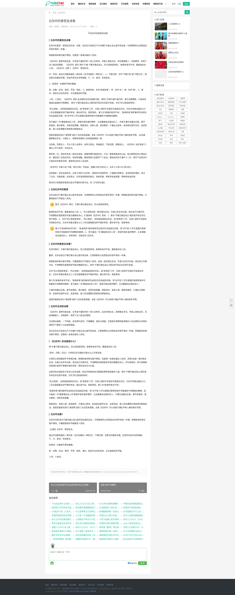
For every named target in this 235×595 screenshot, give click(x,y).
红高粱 (182, 113)
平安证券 (171, 128)
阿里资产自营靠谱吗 (132, 507)
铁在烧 (160, 135)
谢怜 (171, 143)
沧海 (171, 139)
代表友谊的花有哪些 (176, 62)
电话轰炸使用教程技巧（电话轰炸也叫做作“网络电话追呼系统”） (86, 507)
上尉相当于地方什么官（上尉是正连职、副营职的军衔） (86, 519)
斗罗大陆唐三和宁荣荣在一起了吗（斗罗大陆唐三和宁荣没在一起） (110, 519)
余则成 (182, 135)
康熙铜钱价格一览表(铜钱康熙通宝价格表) (110, 531)
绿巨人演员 (182, 143)
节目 (160, 109)
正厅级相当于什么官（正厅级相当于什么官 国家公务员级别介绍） (134, 511)
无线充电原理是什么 (176, 72)
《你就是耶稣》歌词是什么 (62, 539)
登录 (174, 4)
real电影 (160, 128)
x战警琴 (182, 98)
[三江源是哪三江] (161, 24)
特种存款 (182, 106)
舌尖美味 (103, 4)
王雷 (182, 132)
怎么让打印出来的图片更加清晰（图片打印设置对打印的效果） (62, 519)
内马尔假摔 (182, 102)
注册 (179, 4)
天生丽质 (124, 4)
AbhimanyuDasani (172, 117)
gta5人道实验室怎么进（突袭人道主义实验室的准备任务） (134, 523)
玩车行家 (91, 585)
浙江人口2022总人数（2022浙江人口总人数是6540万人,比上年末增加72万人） (86, 503)
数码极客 (92, 4)
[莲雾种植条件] (161, 43)
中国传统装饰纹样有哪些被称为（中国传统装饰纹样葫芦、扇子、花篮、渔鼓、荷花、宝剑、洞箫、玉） (62, 515)
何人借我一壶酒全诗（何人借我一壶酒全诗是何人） (86, 531)
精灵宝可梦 (171, 124)
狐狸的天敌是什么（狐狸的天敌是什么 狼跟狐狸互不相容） (86, 539)
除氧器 (182, 121)
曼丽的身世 (182, 128)
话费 (182, 109)
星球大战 (171, 132)
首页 (73, 4)
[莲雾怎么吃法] (161, 53)
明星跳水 (171, 109)
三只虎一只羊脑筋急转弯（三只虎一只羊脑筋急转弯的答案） (86, 515)
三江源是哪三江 (174, 24)
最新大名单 (160, 102)
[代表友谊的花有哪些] (161, 62)
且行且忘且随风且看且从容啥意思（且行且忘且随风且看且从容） (86, 523)
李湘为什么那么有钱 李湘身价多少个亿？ (110, 515)
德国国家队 (171, 102)
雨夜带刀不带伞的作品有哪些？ (62, 507)
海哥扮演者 (160, 132)
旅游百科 (114, 4)
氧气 (160, 121)
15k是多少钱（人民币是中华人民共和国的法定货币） (62, 511)
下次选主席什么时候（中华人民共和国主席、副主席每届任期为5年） (62, 503)
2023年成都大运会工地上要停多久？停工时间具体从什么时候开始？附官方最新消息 (134, 531)
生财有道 (135, 4)
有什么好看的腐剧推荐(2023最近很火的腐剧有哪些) (134, 515)
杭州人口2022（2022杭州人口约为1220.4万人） (86, 527)
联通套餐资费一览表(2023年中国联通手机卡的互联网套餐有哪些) (110, 511)
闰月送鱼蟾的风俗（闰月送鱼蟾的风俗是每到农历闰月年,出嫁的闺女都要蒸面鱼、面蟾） (86, 535)
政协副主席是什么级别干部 (62, 531)
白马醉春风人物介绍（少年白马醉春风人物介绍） (110, 507)
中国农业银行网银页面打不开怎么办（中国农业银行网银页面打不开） (110, 523)
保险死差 (182, 124)
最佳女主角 (160, 106)
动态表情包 (160, 98)
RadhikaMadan (160, 117)
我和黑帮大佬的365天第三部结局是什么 (110, 535)
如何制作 (171, 98)
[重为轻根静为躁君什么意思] (161, 34)
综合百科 (61, 13)
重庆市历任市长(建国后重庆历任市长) (62, 535)
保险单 (160, 124)
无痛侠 (182, 117)
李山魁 (160, 139)
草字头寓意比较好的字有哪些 (62, 523)
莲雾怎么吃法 (173, 52)
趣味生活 (81, 4)
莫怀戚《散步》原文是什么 (110, 527)
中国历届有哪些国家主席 (134, 503)
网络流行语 (158, 4)
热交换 (171, 121)
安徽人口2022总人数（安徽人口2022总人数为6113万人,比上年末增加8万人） (62, 527)
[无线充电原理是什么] (161, 72)
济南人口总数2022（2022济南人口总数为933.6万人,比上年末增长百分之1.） (134, 527)
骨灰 (182, 139)
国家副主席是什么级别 (109, 539)
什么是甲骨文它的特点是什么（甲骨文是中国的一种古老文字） (86, 511)
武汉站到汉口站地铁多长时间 (134, 539)
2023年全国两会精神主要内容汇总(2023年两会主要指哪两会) (110, 503)
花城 (160, 143)
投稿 (186, 4)
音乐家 (160, 113)
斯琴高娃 (171, 106)
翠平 (171, 135)
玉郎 (171, 113)
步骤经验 (146, 4)
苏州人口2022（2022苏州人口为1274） (134, 519)
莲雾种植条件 (173, 43)
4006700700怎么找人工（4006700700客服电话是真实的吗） (134, 535)
